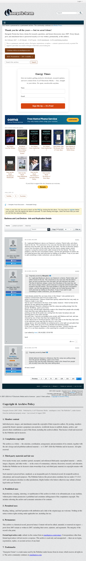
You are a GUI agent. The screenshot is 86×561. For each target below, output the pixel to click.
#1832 (77, 271)
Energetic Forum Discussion (16, 204)
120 (62, 378)
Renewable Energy (31, 204)
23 (46, 378)
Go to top (78, 386)
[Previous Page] (66, 229)
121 (67, 378)
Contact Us (46, 386)
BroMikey (13, 356)
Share (14, 260)
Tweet (14, 263)
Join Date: (10, 256)
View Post (50, 275)
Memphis (13, 248)
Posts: (12, 257)
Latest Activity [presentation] (17, 225)
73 (51, 378)
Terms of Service (66, 386)
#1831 (77, 240)
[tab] (7, 225)
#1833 (77, 348)
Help (38, 386)
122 (73, 378)
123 (79, 378)
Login (79, 1)
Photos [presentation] (28, 225)
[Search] (81, 12)
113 (56, 378)
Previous (35, 378)
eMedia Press (57, 25)
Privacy (55, 386)
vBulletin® (72, 392)
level (13, 280)
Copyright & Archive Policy (60, 396)
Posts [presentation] (8, 225)
